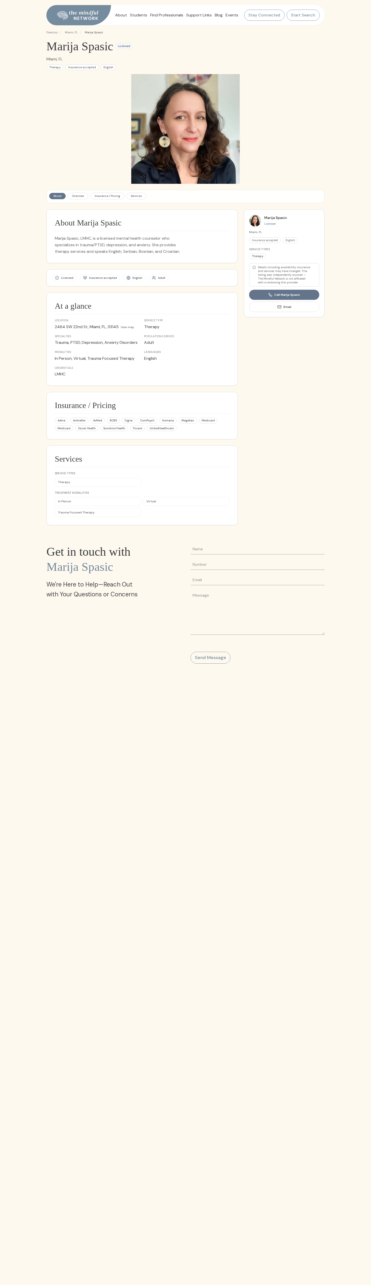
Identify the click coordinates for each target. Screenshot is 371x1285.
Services (136, 196)
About (57, 196)
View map (127, 327)
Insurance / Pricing (107, 196)
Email (287, 307)
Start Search (303, 15)
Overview (78, 196)
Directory (52, 32)
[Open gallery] (185, 129)
